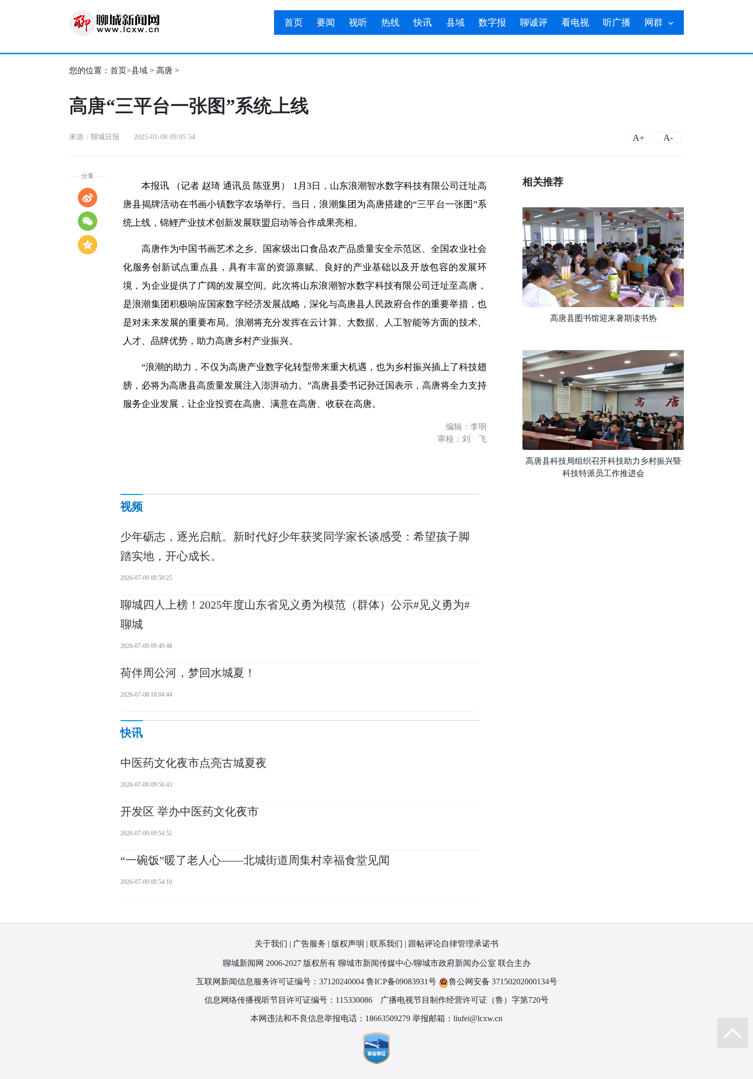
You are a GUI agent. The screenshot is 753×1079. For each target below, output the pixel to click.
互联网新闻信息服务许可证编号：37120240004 (280, 981)
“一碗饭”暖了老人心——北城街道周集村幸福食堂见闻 (255, 860)
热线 (390, 22)
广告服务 (309, 943)
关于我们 (271, 943)
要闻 (326, 22)
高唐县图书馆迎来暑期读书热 (603, 318)
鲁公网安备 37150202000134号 (503, 981)
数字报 (492, 22)
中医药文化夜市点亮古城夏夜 (193, 763)
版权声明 (347, 943)
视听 (358, 22)
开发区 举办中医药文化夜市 (189, 811)
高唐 (164, 70)
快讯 (422, 22)
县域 (455, 22)
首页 (293, 22)
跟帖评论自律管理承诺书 (453, 943)
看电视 (575, 22)
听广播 (617, 22)
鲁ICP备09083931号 (401, 981)
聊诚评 (534, 22)
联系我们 (386, 943)
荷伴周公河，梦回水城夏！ (188, 672)
